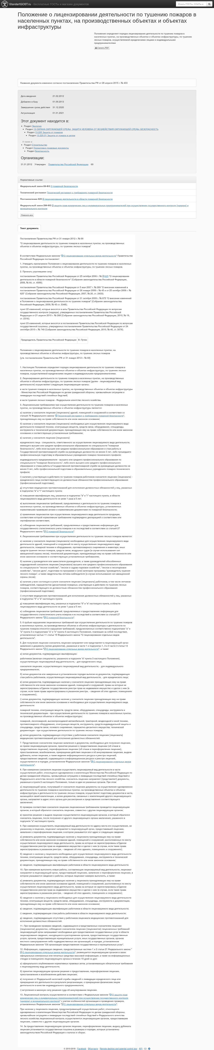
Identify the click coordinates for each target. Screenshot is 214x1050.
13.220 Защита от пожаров (49, 132)
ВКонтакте (93, 1048)
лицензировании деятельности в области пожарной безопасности (77, 198)
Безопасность (42, 150)
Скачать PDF (103, 47)
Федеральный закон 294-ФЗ (35, 205)
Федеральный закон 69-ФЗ (35, 186)
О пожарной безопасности (64, 186)
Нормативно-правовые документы (51, 147)
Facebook (81, 1048)
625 (106, 276)
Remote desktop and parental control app (118, 1048)
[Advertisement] (53, 54)
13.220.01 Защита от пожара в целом (56, 135)
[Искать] (209, 4)
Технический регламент (33, 192)
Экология (37, 125)
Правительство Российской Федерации (68, 164)
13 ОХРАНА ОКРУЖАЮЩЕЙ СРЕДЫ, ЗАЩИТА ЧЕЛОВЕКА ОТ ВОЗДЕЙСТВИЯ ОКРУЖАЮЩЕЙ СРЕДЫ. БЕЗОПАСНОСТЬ (96, 129)
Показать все (27, 215)
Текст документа (29, 228)
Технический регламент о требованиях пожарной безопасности (80, 192)
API (140, 1048)
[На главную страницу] (4, 3)
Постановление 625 (31, 198)
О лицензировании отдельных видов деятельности (90, 255)
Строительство (39, 144)
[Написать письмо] (145, 1048)
